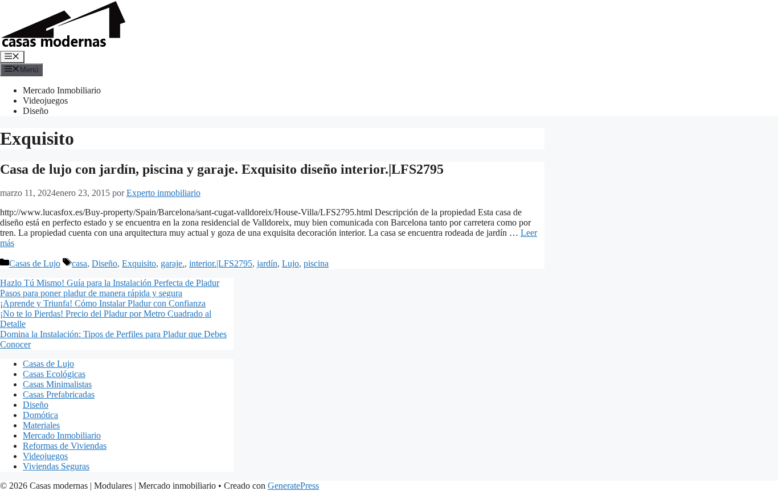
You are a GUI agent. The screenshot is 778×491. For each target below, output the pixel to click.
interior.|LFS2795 (220, 263)
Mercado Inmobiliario (62, 90)
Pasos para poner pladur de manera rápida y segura (91, 293)
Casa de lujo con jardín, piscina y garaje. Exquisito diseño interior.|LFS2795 (222, 169)
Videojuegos (45, 100)
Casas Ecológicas (54, 374)
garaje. (173, 263)
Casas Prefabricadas (59, 394)
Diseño (35, 111)
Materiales (41, 425)
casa (79, 263)
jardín (267, 263)
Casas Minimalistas (57, 384)
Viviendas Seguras (56, 466)
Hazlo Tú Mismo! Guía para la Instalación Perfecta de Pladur (109, 283)
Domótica (40, 415)
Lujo (290, 263)
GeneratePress (293, 485)
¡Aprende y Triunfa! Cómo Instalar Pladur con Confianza (103, 303)
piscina (316, 263)
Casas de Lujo (34, 263)
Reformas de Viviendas (65, 446)
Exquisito (139, 263)
